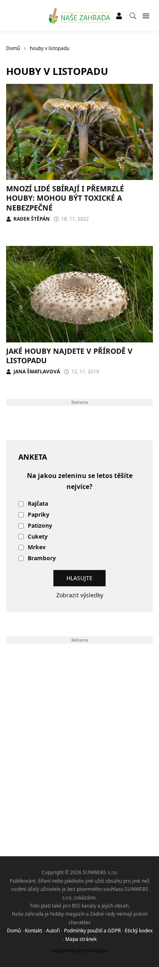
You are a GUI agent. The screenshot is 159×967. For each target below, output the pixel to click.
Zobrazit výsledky (79, 595)
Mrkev (37, 547)
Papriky (38, 514)
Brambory (42, 558)
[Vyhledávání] (133, 16)
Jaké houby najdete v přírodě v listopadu (69, 355)
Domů (14, 930)
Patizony (40, 525)
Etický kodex (138, 930)
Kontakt (33, 930)
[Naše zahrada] (79, 16)
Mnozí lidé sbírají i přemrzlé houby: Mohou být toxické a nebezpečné (65, 198)
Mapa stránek (81, 939)
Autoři (53, 930)
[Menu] (146, 16)
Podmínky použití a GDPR (92, 930)
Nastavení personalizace (80, 950)
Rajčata (38, 503)
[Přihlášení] (119, 16)
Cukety (38, 536)
